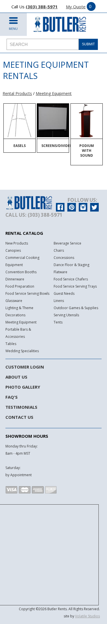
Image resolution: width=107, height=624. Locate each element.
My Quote (76, 6)
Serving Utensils (66, 315)
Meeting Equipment (54, 93)
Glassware (13, 300)
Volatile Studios (87, 616)
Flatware (60, 272)
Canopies (13, 250)
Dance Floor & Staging (71, 264)
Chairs (59, 250)
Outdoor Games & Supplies (76, 307)
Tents (58, 322)
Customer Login (24, 367)
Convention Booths (21, 272)
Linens (59, 300)
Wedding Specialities (22, 350)
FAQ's (11, 397)
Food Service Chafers (71, 279)
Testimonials (21, 407)
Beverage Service (67, 243)
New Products (16, 243)
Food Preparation (19, 286)
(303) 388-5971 (42, 6)
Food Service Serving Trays (75, 286)
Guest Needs (64, 293)
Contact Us (19, 417)
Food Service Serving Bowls (27, 293)
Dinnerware (14, 279)
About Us (16, 377)
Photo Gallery (22, 387)
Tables (10, 343)
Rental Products (17, 93)
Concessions (64, 257)
